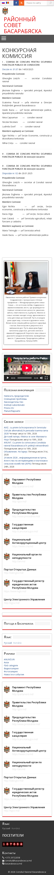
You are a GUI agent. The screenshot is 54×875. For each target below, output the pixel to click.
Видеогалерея (11, 668)
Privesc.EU (9, 407)
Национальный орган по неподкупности (27, 556)
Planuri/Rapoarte (12, 411)
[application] (27, 368)
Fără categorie (11, 665)
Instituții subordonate (14, 404)
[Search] (50, 3)
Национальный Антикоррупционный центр (29, 541)
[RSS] (21, 3)
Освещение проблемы (15, 398)
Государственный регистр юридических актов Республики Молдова (28, 584)
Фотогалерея (11, 671)
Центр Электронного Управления (24, 599)
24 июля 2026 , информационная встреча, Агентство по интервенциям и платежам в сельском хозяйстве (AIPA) (26, 460)
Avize (6, 662)
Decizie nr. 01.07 (10, 69)
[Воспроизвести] (7, 377)
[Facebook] (16, 3)
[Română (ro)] (7, 2)
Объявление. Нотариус (16, 451)
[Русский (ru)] (3, 2)
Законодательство (13, 401)
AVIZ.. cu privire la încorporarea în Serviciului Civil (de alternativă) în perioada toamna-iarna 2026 (26, 430)
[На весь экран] (46, 377)
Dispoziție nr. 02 (10, 173)
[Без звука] (41, 377)
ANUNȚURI (9, 659)
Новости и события (14, 674)
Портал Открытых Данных (20, 569)
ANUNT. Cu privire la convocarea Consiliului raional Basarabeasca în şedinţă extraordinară (26, 444)
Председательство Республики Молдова (25, 511)
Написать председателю (16, 395)
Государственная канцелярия (22, 526)
